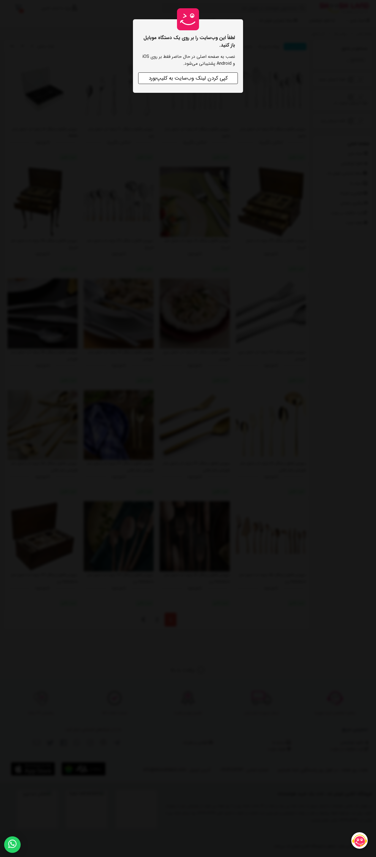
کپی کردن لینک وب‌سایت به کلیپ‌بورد (188, 78)
